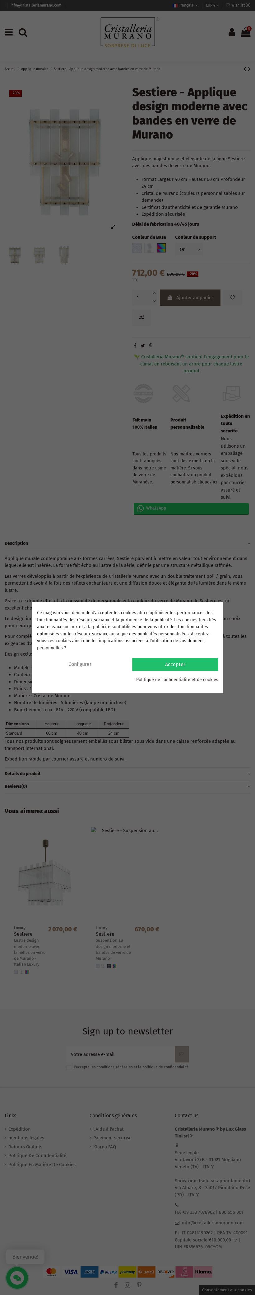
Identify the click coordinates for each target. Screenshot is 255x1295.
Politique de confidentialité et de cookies (177, 679)
